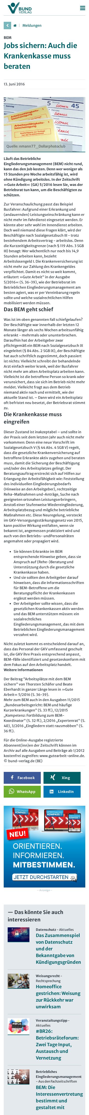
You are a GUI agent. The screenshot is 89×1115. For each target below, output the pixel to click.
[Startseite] (15, 25)
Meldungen (32, 25)
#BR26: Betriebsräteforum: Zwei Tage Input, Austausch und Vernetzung (57, 1044)
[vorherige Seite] (7, 25)
